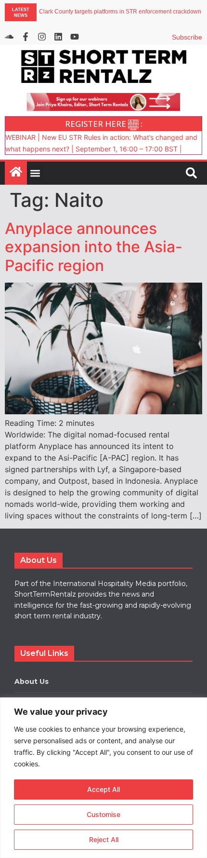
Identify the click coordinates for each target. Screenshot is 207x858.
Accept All (103, 789)
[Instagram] (42, 36)
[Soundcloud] (9, 36)
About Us (31, 681)
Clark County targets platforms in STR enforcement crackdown (120, 12)
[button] (35, 173)
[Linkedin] (58, 36)
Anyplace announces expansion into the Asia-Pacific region (93, 247)
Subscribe (187, 37)
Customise (103, 814)
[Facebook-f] (25, 36)
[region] (103, 777)
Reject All (103, 839)
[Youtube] (74, 36)
